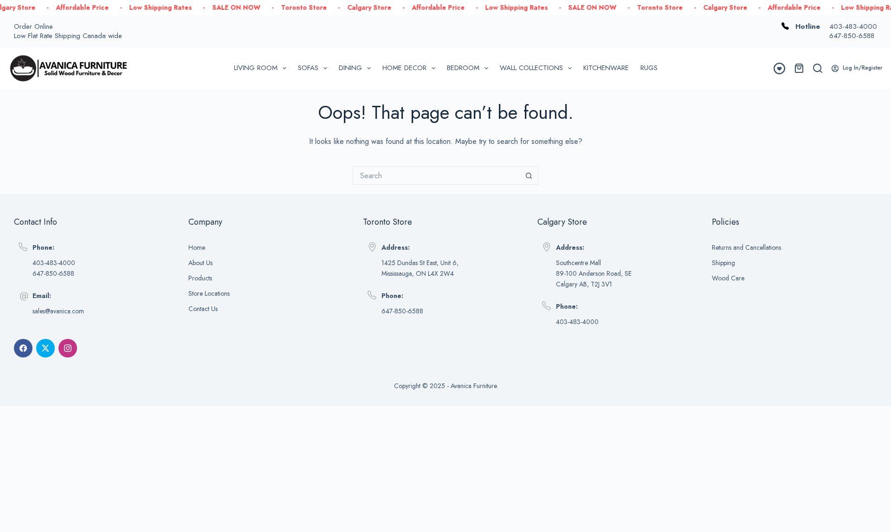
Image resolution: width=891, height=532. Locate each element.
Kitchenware (606, 68)
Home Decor (404, 68)
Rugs (649, 68)
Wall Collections (531, 68)
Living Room (256, 68)
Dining (350, 68)
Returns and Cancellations (746, 247)
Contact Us (203, 308)
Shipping (723, 262)
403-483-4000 (853, 26)
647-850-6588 (851, 36)
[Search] (817, 68)
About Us (200, 262)
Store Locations (209, 293)
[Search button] (529, 175)
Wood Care (728, 278)
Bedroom (463, 68)
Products (200, 278)
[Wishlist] (779, 68)
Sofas (308, 68)
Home (196, 247)
